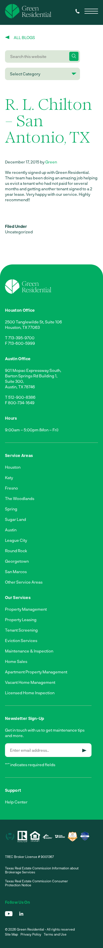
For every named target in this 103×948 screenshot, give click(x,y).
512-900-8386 (22, 397)
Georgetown (17, 561)
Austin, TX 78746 (20, 386)
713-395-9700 (21, 337)
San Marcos (16, 571)
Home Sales (16, 661)
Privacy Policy (30, 934)
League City (16, 540)
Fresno (11, 488)
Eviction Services (21, 640)
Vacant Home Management (30, 682)
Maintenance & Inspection (29, 651)
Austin (10, 529)
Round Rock (16, 550)
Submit (84, 750)
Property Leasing (20, 619)
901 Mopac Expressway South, (33, 370)
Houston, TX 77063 (22, 327)
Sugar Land (15, 519)
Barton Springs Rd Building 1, (31, 375)
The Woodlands (19, 498)
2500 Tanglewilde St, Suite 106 (33, 321)
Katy (9, 477)
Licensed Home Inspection (29, 692)
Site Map (11, 934)
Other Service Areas (23, 582)
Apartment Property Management (36, 671)
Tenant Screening (21, 630)
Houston (12, 467)
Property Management (26, 609)
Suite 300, (14, 381)
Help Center (16, 801)
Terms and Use (55, 934)
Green (51, 161)
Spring (11, 508)
